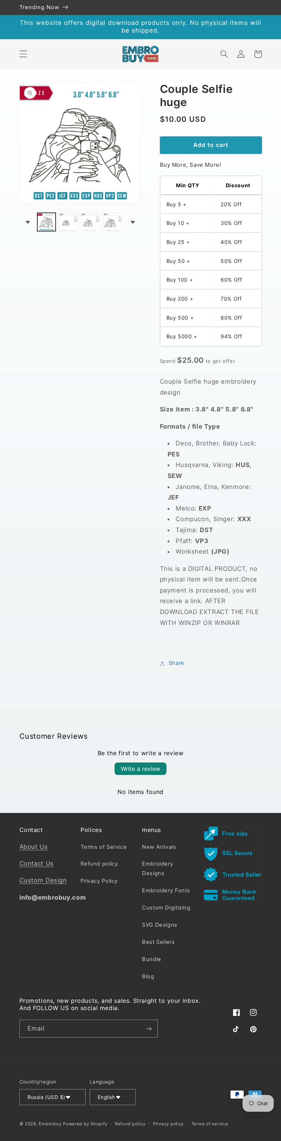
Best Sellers (158, 942)
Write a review (140, 768)
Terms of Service (103, 847)
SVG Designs (159, 925)
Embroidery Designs (157, 869)
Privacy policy (168, 1123)
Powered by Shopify (85, 1123)
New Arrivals (159, 847)
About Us (33, 846)
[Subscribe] (148, 1029)
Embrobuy (50, 1123)
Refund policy (99, 864)
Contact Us (36, 863)
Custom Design (43, 880)
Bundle (151, 959)
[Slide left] (27, 222)
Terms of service (209, 1123)
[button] (23, 54)
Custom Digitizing (166, 907)
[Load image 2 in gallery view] (68, 222)
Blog (148, 976)
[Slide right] (132, 222)
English (106, 1097)
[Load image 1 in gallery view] (46, 222)
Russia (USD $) (46, 1097)
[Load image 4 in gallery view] (113, 222)
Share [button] (176, 663)
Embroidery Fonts (166, 890)
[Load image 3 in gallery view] (90, 222)
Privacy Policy (99, 881)
